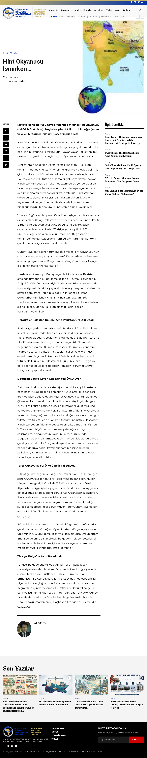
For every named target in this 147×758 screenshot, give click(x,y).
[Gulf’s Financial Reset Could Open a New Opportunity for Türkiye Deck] (91, 685)
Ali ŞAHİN (19, 81)
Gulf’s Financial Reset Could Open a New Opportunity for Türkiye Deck (123, 167)
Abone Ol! (136, 740)
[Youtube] (142, 2)
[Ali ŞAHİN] (24, 629)
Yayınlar (14, 53)
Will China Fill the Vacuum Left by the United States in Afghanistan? (124, 192)
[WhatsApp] (6, 151)
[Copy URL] (6, 165)
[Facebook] (131, 2)
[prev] (138, 17)
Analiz (6, 53)
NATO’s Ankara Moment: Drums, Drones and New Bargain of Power (90, 17)
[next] (142, 17)
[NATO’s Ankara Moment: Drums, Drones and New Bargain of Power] (127, 685)
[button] (140, 10)
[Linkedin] (6, 144)
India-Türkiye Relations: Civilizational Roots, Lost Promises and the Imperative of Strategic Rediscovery (123, 140)
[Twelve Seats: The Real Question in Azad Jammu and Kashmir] (55, 685)
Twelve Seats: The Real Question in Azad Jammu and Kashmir (122, 154)
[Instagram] (135, 2)
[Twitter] (139, 2)
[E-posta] (6, 158)
